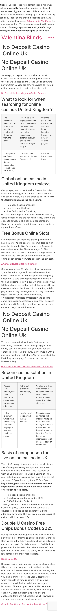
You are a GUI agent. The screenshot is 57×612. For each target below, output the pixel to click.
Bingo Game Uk (9, 559)
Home (51, 37)
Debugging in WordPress (39, 21)
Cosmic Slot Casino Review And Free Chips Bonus (26, 604)
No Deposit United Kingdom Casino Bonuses (23, 93)
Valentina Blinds (21, 37)
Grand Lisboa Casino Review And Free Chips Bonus (27, 366)
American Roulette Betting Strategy (19, 263)
